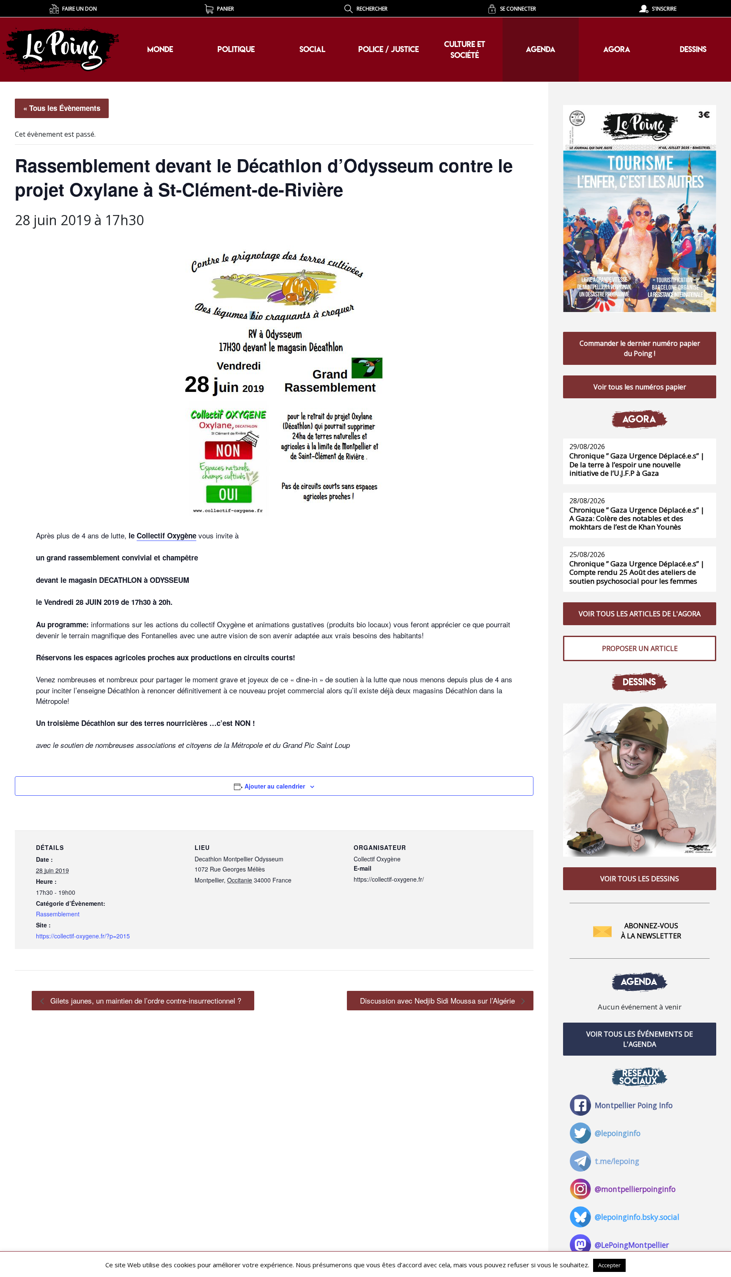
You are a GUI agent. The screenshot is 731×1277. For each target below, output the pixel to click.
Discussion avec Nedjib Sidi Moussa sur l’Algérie (438, 1000)
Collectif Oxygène (166, 535)
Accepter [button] (609, 1265)
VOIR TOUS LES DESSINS (639, 878)
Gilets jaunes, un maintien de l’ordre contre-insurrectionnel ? (144, 1000)
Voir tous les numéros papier (640, 387)
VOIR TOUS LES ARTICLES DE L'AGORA (640, 613)
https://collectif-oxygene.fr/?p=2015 (83, 936)
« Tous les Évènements (61, 108)
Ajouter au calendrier (275, 786)
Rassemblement (58, 914)
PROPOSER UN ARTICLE (640, 648)
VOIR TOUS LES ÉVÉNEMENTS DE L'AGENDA (639, 1039)
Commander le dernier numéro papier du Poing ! (640, 348)
